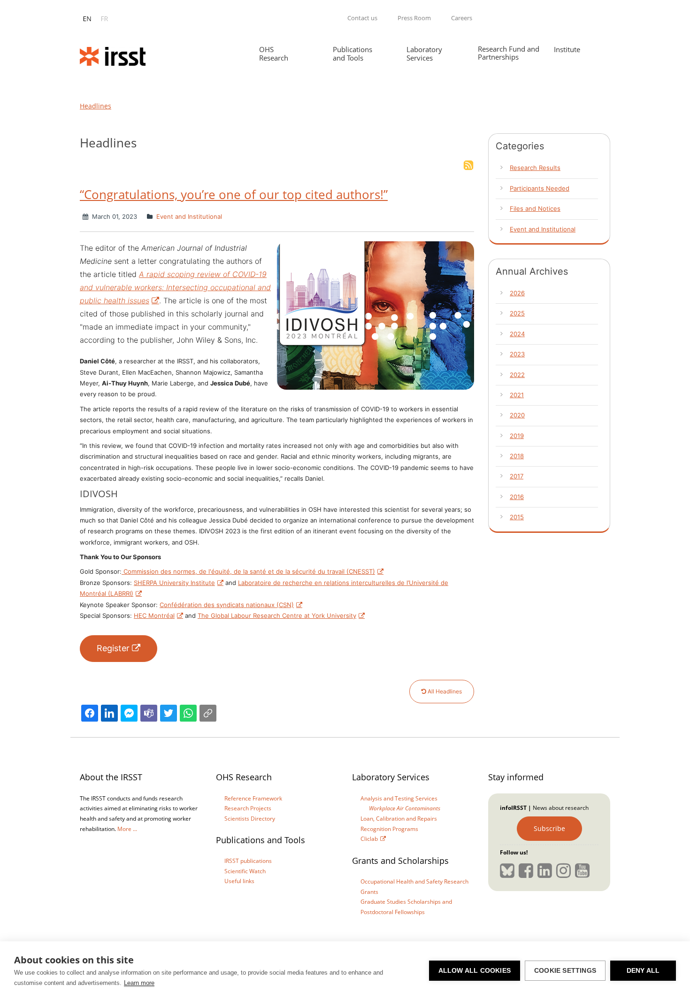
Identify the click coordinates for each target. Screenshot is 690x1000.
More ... (127, 829)
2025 (517, 313)
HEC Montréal (154, 615)
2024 (517, 334)
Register (113, 648)
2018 (517, 456)
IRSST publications (248, 861)
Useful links (239, 881)
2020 (517, 415)
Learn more (139, 982)
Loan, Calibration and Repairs (398, 819)
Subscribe (549, 828)
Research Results (535, 167)
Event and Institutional (188, 216)
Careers (461, 18)
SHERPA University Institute (174, 582)
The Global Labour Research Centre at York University (277, 615)
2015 (517, 517)
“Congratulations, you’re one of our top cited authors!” (234, 194)
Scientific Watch (245, 871)
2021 (517, 395)
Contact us (362, 18)
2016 (517, 496)
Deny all (643, 970)
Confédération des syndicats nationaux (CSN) (227, 604)
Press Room (414, 18)
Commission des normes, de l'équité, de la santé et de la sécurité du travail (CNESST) (248, 571)
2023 (517, 354)
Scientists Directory (249, 819)
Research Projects (247, 808)
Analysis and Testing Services (398, 798)
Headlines (95, 105)
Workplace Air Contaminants (404, 808)
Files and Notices (535, 208)
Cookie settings (565, 970)
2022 (517, 374)
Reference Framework (253, 798)
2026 (517, 293)
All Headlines (444, 691)
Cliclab (369, 839)
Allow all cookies (474, 970)
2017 (516, 476)
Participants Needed (539, 188)
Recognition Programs (389, 829)
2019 (517, 435)
